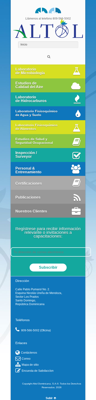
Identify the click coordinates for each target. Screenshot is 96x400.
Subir (49, 398)
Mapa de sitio (30, 364)
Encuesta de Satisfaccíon (38, 370)
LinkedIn (51, 10)
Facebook (45, 10)
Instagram (58, 10)
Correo (26, 358)
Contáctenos (29, 352)
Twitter (38, 10)
